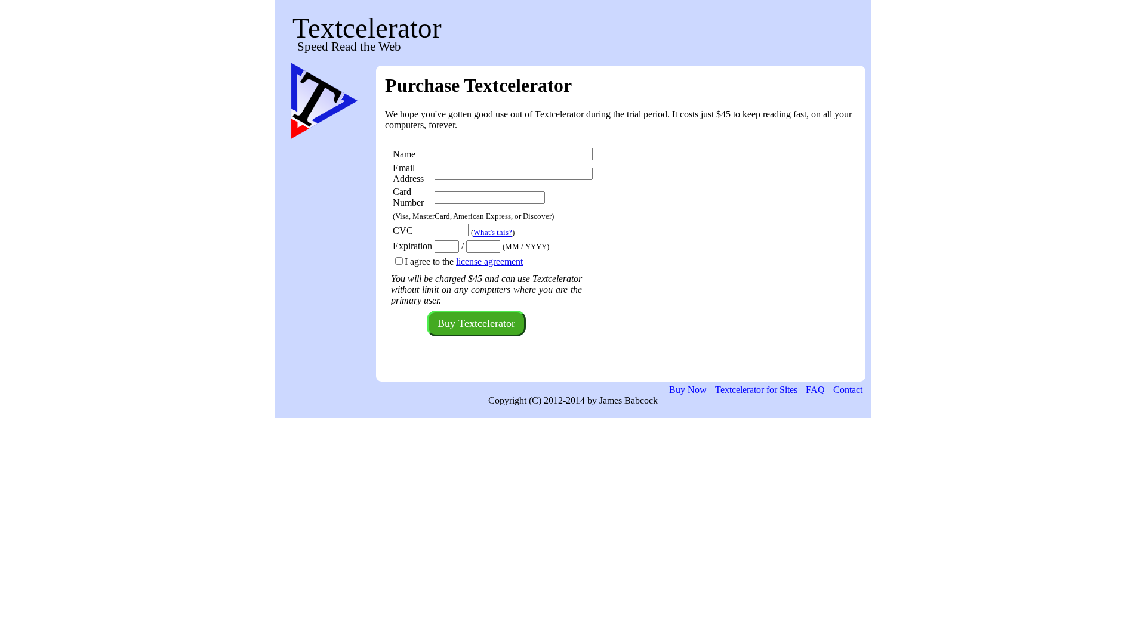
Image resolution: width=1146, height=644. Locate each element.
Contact (847, 390)
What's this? (492, 232)
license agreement (489, 261)
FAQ (815, 390)
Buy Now (688, 390)
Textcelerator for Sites (756, 390)
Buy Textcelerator (476, 323)
